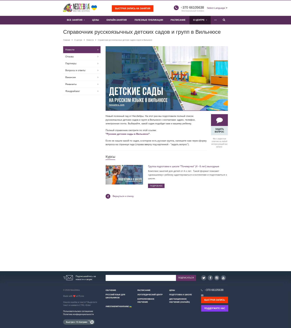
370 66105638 (192, 7)
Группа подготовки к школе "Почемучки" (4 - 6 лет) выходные (183, 166)
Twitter (203, 277)
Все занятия (75, 20)
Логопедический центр (150, 295)
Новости (69, 49)
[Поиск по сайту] (224, 20)
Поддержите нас (214, 308)
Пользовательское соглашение (78, 311)
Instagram (216, 277)
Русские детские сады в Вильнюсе (128, 134)
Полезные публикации (149, 20)
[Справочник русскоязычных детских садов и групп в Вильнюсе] (167, 48)
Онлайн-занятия (116, 20)
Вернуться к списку (123, 196)
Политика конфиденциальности (78, 314)
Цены (95, 20)
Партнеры (70, 63)
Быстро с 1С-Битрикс (77, 321)
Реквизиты (71, 84)
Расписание (178, 20)
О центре (199, 20)
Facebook (210, 277)
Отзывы (69, 56)
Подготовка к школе (180, 295)
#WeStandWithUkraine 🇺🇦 (119, 306)
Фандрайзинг (72, 91)
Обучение (111, 290)
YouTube (223, 277)
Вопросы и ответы (75, 70)
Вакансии (70, 77)
